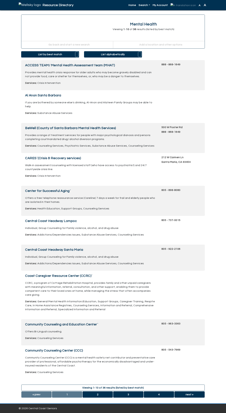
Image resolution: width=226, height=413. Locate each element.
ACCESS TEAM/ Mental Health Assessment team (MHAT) (70, 65)
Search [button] (143, 5)
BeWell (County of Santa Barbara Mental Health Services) (70, 128)
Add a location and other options (160, 44)
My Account (160, 5)
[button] (183, 5)
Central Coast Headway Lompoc (51, 221)
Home (132, 5)
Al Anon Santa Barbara (43, 95)
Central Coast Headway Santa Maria (54, 249)
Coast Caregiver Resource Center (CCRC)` (59, 275)
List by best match (50, 54)
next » (190, 394)
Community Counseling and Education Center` (61, 324)
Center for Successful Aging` (48, 191)
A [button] (202, 5)
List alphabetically (113, 54)
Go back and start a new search (69, 44)
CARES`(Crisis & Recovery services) (53, 158)
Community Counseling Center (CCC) (54, 350)
